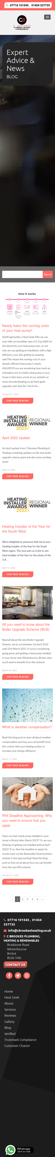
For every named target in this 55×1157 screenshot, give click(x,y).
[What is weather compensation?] (27, 705)
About (8, 1003)
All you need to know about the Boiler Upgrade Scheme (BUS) (26, 627)
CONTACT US (15, 965)
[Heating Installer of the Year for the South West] (27, 504)
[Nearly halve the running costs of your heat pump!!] (27, 306)
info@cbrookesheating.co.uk (29, 930)
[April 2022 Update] (27, 422)
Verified (10, 1034)
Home (8, 991)
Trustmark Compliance (20, 1039)
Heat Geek (11, 997)
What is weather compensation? (27, 726)
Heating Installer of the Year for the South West (26, 529)
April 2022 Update (16, 437)
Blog (7, 1027)
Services (10, 1009)
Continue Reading (18, 401)
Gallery (9, 1021)
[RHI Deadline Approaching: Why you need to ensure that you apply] (27, 793)
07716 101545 (19, 5)
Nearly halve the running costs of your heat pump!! (25, 328)
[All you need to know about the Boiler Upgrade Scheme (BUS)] (27, 602)
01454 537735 (40, 5)
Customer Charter (17, 1045)
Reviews (10, 1015)
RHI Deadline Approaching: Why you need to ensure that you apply (27, 820)
